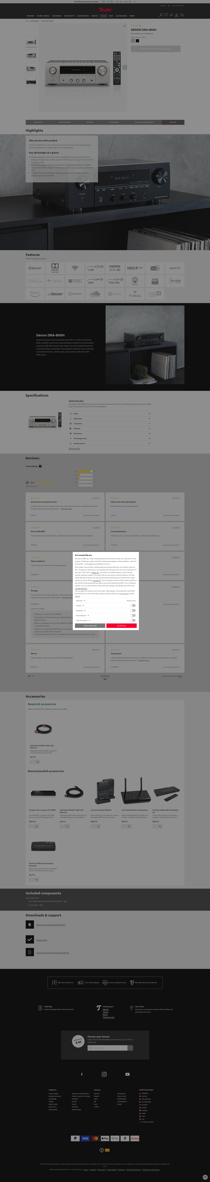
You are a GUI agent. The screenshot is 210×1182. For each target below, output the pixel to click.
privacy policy (124, 593)
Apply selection (90, 626)
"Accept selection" (81, 588)
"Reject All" (95, 572)
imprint (77, 596)
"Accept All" (97, 580)
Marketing (79, 610)
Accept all (121, 626)
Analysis (78, 605)
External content (81, 620)
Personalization (81, 615)
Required (79, 601)
